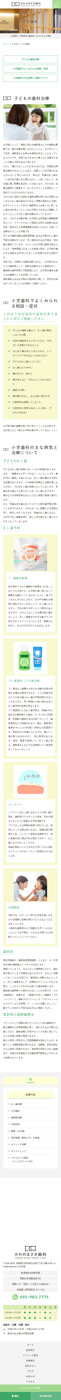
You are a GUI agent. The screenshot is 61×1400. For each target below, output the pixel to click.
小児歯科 (15, 1111)
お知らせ (30, 1376)
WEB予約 (47, 1396)
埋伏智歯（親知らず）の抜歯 (25, 1137)
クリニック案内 (30, 1355)
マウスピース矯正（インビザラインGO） (22, 1159)
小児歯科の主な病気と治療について (30, 78)
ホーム (30, 1345)
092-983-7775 (34, 1297)
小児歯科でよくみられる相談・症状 (30, 68)
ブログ (30, 1371)
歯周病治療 (16, 1117)
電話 (16, 1396)
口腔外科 (15, 1124)
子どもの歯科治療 (30, 59)
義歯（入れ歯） (18, 1131)
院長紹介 (30, 1350)
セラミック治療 (18, 1144)
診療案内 (30, 1361)
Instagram (30, 1082)
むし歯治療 (16, 1104)
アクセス (30, 1382)
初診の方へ (30, 1366)
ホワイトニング (18, 1151)
